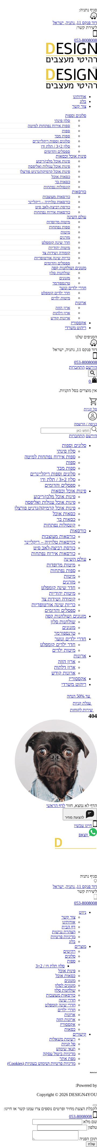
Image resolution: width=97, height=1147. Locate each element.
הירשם (91, 367)
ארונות (80, 302)
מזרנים (65, 237)
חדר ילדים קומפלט (55, 293)
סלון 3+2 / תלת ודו (55, 146)
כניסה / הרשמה (85, 424)
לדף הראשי (55, 805)
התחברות (77, 367)
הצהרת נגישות (63, 931)
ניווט (82, 912)
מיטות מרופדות (58, 222)
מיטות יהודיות (59, 247)
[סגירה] (95, 1105)
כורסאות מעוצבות (56, 197)
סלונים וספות (75, 115)
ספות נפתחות (59, 227)
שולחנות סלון (59, 273)
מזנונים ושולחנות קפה (68, 267)
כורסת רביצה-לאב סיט (52, 207)
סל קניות (90, 409)
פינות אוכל (66, 970)
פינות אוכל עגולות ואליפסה (49, 166)
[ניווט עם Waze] (93, 344)
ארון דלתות (61, 313)
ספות (66, 131)
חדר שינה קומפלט (56, 242)
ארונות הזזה (65, 1019)
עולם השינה (75, 559)
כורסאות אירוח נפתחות (52, 212)
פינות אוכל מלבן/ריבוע (53, 161)
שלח (91, 1144)
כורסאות (78, 530)
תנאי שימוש (65, 1048)
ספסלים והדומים (57, 151)
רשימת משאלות (62, 1039)
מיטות (65, 232)
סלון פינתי (62, 120)
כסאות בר (62, 182)
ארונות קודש (60, 318)
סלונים (70, 956)
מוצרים (80, 946)
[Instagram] (93, 863)
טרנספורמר (61, 283)
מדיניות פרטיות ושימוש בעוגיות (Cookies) (41, 1063)
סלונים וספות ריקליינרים (51, 141)
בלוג (83, 101)
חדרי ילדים (66, 1009)
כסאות (69, 1029)
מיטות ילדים (60, 298)
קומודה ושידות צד (56, 253)
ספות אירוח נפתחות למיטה (49, 126)
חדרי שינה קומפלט (60, 1005)
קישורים (79, 1034)
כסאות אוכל (60, 176)
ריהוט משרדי (75, 327)
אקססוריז (78, 322)
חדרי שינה (67, 1000)
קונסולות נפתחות (57, 187)
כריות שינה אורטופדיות (52, 258)
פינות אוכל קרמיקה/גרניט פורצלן (45, 171)
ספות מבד (62, 136)
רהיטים (69, 951)
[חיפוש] (92, 373)
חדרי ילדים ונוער (70, 638)
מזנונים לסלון (65, 985)
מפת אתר (67, 1058)
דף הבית (68, 927)
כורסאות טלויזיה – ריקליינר (49, 202)
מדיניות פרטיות (63, 936)
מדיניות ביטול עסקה (59, 1053)
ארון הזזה (63, 308)
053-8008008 (85, 40)
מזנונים (64, 278)
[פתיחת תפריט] (95, 68)
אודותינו (79, 96)
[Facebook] (95, 871)
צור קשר (79, 106)
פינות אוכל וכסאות (68, 491)
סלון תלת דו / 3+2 (50, 966)
